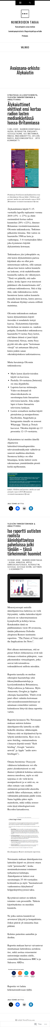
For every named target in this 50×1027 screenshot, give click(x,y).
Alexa (10, 131)
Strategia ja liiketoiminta (22, 95)
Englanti (32, 131)
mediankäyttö (23, 136)
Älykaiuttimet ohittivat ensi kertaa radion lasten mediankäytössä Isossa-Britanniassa (24, 113)
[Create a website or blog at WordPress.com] (16, 1020)
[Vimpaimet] (20, 3)
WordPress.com (29, 1020)
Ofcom (36, 136)
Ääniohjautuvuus (17, 565)
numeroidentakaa (30, 129)
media (10, 136)
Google (11, 567)
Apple (29, 562)
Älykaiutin (20, 131)
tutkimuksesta (23, 229)
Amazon (20, 562)
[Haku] (30, 3)
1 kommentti (16, 569)
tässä (15, 806)
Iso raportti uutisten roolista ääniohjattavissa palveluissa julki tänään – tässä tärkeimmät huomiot (24, 542)
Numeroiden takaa (25, 22)
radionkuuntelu (24, 138)
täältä (29, 989)
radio (10, 138)
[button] (19, 593)
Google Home (14, 134)
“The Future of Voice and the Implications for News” (25, 639)
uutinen (37, 567)
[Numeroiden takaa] (25, 14)
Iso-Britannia (30, 134)
